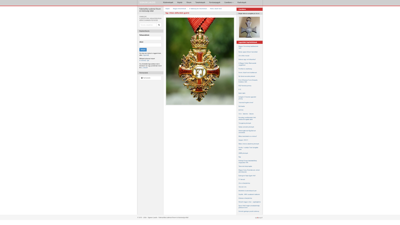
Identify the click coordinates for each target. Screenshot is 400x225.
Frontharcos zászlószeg (245, 69)
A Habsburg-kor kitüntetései (198, 9)
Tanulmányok (200, 2)
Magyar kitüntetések (179, 9)
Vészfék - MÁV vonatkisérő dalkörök (249, 194)
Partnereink (146, 78)
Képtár (179, 2)
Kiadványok (242, 2)
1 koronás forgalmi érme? (246, 102)
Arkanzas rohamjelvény (245, 198)
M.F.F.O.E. (241, 110)
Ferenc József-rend (216, 9)
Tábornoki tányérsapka (245, 166)
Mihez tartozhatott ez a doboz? (248, 136)
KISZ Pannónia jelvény (245, 86)
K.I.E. (240, 89)
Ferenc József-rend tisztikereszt (248, 72)
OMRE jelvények (243, 153)
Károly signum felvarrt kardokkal (248, 52)
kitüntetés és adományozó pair (248, 191)
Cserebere (228, 2)
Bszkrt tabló (242, 93)
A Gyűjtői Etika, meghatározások (150, 18)
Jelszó (141, 42)
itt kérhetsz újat (144, 60)
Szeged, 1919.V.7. (243, 140)
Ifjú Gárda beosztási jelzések (247, 76)
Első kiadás (242, 106)
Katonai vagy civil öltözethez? (247, 59)
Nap (240, 157)
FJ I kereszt (242, 179)
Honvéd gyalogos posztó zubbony (249, 211)
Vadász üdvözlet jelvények (246, 127)
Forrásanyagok (214, 2)
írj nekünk (144, 68)
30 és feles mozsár (244, 56)
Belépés (143, 50)
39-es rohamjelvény (244, 183)
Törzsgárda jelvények (245, 123)
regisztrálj (145, 55)
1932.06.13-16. (243, 187)
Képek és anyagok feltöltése (148, 20)
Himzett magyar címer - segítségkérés (250, 202)
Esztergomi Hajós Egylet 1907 (247, 176)
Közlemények (168, 2)
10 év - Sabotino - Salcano (246, 114)
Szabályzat (143, 17)
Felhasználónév (144, 35)
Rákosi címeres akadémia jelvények (249, 144)
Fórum (189, 2)
